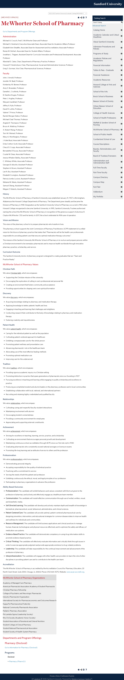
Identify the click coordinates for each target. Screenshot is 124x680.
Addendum (98, 192)
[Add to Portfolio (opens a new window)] (79, 17)
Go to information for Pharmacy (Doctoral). (21, 647)
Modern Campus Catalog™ (82, 679)
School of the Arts (100, 91)
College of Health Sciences (104, 113)
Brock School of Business (103, 96)
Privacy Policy (55, 676)
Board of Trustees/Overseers (104, 156)
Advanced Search (99, 26)
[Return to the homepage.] (108, 6)
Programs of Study (100, 53)
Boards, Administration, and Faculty (104, 150)
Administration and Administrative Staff (101, 162)
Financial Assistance (101, 75)
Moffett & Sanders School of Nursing (104, 123)
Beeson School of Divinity (103, 101)
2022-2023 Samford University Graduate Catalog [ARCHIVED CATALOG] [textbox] (68, 13)
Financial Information (101, 65)
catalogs (37, 679)
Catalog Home (99, 30)
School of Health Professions (104, 118)
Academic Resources (101, 80)
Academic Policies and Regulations (102, 59)
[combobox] (67, 13)
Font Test (96, 187)
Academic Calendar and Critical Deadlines (106, 36)
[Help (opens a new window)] (86, 17)
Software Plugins (67, 676)
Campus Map (98, 182)
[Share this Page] (81, 18)
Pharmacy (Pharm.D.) (17, 661)
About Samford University (103, 42)
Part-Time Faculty (100, 172)
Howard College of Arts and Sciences (104, 85)
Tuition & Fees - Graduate (103, 70)
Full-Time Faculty (100, 167)
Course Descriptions (101, 144)
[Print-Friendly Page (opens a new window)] (84, 17)
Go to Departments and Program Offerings (19, 31)
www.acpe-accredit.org (75, 572)
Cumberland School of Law (104, 139)
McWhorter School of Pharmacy (106, 129)
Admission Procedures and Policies (104, 47)
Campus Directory (100, 177)
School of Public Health (102, 134)
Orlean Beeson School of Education (103, 107)
